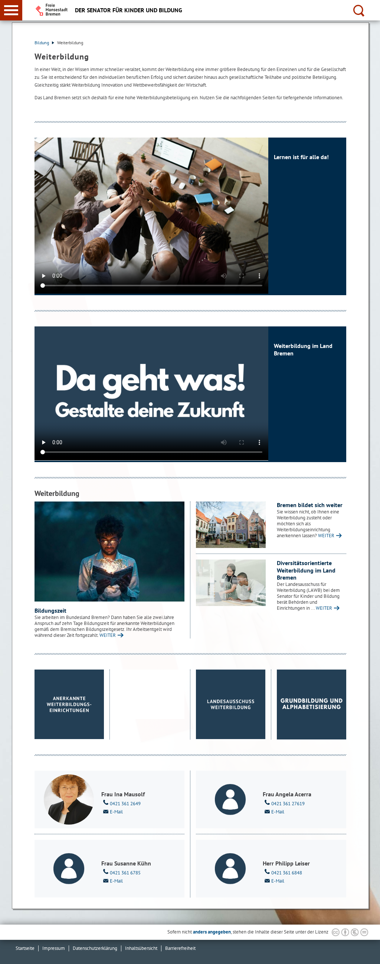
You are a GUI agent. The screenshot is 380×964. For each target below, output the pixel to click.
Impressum (53, 948)
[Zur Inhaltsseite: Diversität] (231, 583)
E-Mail (116, 812)
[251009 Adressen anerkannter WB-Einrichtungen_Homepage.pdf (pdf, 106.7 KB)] (69, 704)
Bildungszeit (50, 610)
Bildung (42, 42)
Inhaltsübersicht (141, 948)
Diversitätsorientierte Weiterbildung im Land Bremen (306, 570)
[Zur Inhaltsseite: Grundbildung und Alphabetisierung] (312, 704)
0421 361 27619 (288, 803)
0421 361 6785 (125, 873)
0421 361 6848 (286, 873)
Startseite (25, 948)
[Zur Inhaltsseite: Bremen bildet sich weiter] (231, 525)
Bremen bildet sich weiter (310, 505)
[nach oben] (368, 952)
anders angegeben (212, 932)
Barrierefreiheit (180, 948)
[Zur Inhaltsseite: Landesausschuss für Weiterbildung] (230, 704)
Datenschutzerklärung (95, 948)
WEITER (107, 635)
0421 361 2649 (125, 803)
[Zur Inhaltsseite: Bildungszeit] (109, 552)
